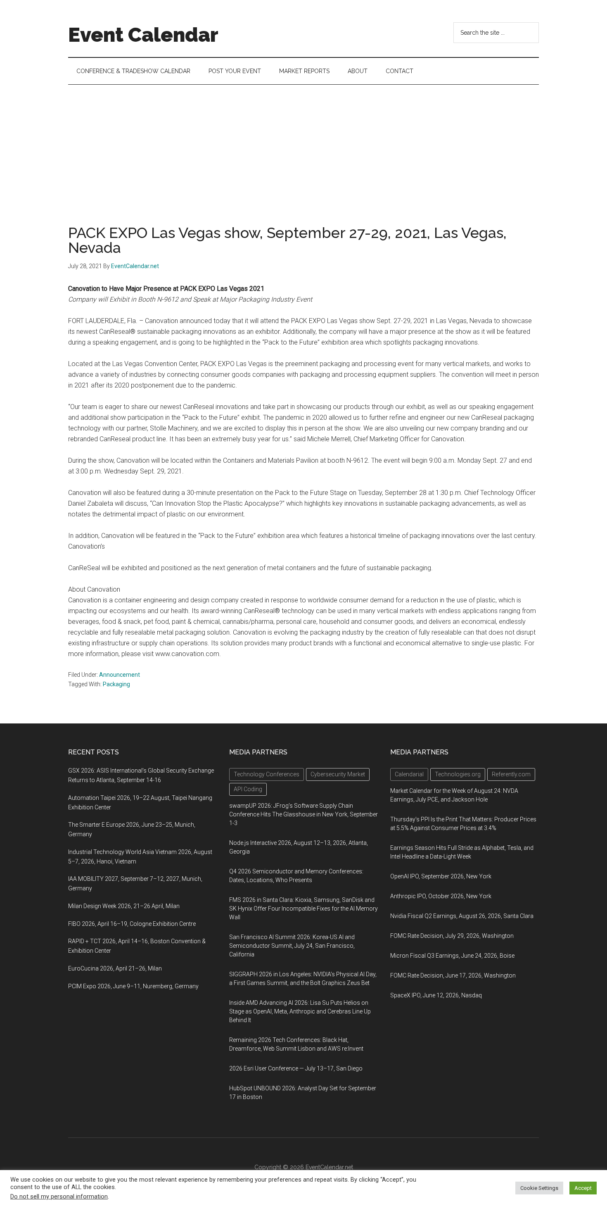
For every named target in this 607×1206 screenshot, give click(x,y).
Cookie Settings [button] (539, 1188)
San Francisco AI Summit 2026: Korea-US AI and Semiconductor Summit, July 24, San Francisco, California (292, 946)
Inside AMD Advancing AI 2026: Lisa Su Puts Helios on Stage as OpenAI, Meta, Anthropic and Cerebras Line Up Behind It (300, 1011)
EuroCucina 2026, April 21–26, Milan (115, 968)
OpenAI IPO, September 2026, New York (440, 876)
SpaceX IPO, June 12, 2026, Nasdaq (436, 995)
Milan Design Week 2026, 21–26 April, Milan (124, 906)
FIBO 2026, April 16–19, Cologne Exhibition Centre (132, 924)
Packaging (116, 684)
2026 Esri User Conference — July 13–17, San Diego (296, 1068)
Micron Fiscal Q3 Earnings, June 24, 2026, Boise (452, 955)
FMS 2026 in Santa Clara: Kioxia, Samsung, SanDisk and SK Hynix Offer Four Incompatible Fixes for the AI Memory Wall (303, 909)
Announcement (119, 674)
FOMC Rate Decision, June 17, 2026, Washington (453, 975)
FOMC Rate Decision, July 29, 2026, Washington (452, 935)
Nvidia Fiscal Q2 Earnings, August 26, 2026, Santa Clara (461, 916)
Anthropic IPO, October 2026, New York (440, 896)
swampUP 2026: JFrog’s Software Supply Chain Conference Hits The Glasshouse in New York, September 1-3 (303, 814)
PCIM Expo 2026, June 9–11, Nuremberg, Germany (133, 986)
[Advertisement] (303, 147)
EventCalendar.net (329, 1167)
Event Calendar (143, 34)
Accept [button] (583, 1188)
